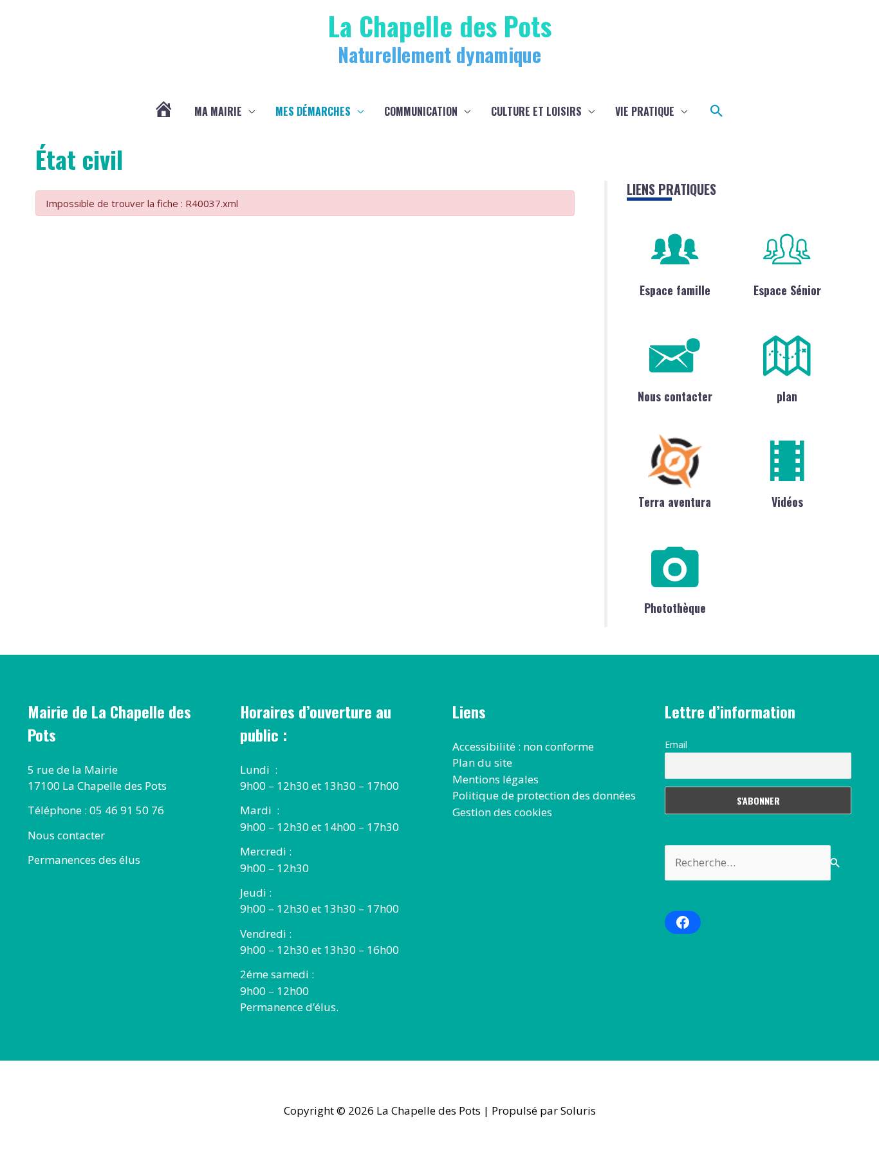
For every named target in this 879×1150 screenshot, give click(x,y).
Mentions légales (495, 779)
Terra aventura (674, 501)
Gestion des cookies (502, 812)
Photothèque (675, 607)
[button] (716, 111)
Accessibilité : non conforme (523, 746)
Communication (421, 111)
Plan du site (482, 762)
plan (787, 396)
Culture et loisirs (536, 111)
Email (676, 744)
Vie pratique (644, 111)
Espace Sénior (787, 290)
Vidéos (787, 501)
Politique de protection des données (544, 795)
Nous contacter (675, 396)
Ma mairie (218, 111)
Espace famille (675, 290)
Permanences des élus (84, 859)
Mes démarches (313, 111)
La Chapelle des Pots (439, 25)
